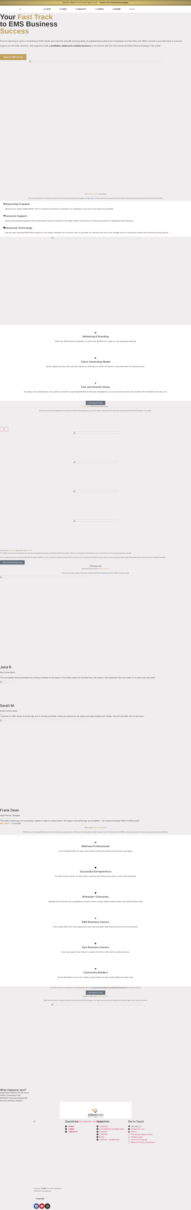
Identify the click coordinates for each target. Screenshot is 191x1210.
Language (132, 9)
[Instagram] (47, 1206)
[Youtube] (42, 1206)
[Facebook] (36, 1206)
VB (47, 9)
